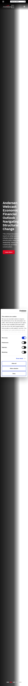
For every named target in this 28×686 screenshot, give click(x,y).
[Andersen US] (8, 6)
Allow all (14, 363)
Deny (14, 373)
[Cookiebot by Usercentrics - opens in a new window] (19, 311)
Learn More (8, 252)
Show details (19, 358)
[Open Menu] (24, 7)
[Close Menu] (3, 2)
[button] (8, 682)
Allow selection (14, 368)
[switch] (24, 342)
